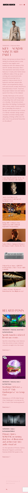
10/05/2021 (5, 45)
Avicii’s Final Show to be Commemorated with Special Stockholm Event (11, 199)
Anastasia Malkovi (8, 431)
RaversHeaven (14, 481)
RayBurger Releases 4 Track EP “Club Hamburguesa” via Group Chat (13, 391)
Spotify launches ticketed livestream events (13, 336)
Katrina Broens (7, 332)
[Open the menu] (22, 4)
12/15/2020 (5, 429)
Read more (5, 350)
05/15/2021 (5, 382)
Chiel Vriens (6, 384)
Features (13, 45)
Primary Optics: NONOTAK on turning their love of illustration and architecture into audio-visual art (12, 439)
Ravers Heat (20, 330)
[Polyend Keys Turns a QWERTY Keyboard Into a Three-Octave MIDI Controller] (13, 256)
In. (6, 489)
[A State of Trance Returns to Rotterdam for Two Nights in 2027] (13, 279)
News (18, 45)
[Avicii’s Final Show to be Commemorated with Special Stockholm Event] (13, 188)
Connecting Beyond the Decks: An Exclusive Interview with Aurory (13, 179)
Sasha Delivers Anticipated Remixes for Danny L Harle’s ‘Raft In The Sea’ (13, 245)
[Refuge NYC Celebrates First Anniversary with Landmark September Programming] (13, 211)
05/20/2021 (5, 330)
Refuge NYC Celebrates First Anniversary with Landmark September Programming (11, 224)
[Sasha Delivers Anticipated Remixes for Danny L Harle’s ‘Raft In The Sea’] (13, 235)
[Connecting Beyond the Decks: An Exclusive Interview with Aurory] (13, 170)
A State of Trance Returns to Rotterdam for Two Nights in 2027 (13, 290)
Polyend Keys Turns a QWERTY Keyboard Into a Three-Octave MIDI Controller (13, 267)
